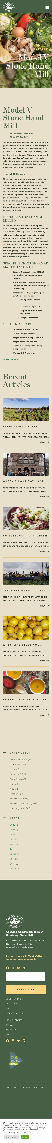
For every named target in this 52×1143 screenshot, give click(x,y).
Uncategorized (18, 808)
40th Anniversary (18, 759)
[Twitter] (18, 968)
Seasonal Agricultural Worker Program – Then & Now (25, 590)
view (42, 442)
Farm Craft (15, 774)
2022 (12, 834)
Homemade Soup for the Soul (25, 699)
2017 (12, 859)
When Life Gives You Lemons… (21, 645)
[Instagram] (13, 968)
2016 (12, 864)
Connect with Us (15, 1013)
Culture (14, 769)
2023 (12, 829)
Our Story (11, 1004)
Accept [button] (24, 1137)
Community (16, 764)
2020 (12, 844)
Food (13, 784)
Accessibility (13, 1029)
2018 (12, 854)
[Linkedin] (24, 968)
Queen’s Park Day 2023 (23, 481)
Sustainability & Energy (22, 803)
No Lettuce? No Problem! (26, 535)
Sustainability (17, 798)
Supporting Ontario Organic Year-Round (22, 427)
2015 (12, 868)
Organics (14, 794)
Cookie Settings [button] (11, 1137)
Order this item (10, 359)
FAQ (8, 1034)
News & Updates (14, 1020)
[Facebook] (7, 968)
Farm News (16, 779)
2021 (12, 839)
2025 (12, 825)
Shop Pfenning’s (14, 999)
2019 (12, 849)
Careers (10, 1025)
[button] (47, 7)
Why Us (9, 1008)
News (13, 789)
